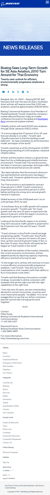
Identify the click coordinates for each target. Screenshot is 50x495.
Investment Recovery (11, 436)
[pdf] (33, 92)
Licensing (6, 433)
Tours (5, 426)
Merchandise (8, 366)
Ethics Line (7, 429)
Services (6, 393)
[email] (3, 92)
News (5, 353)
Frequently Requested (12, 439)
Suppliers (6, 370)
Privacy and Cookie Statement (23, 486)
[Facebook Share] (8, 92)
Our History (7, 373)
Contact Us (7, 443)
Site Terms (8, 486)
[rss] (28, 92)
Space (5, 389)
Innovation (7, 399)
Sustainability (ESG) (11, 406)
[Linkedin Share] (13, 92)
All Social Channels (10, 452)
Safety (5, 396)
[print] (23, 92)
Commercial (7, 383)
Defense (6, 386)
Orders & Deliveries (10, 423)
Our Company (8, 413)
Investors (6, 356)
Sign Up (6, 462)
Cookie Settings (10, 488)
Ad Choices (39, 486)
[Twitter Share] (18, 92)
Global (5, 403)
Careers (6, 409)
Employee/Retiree (10, 360)
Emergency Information (12, 363)
